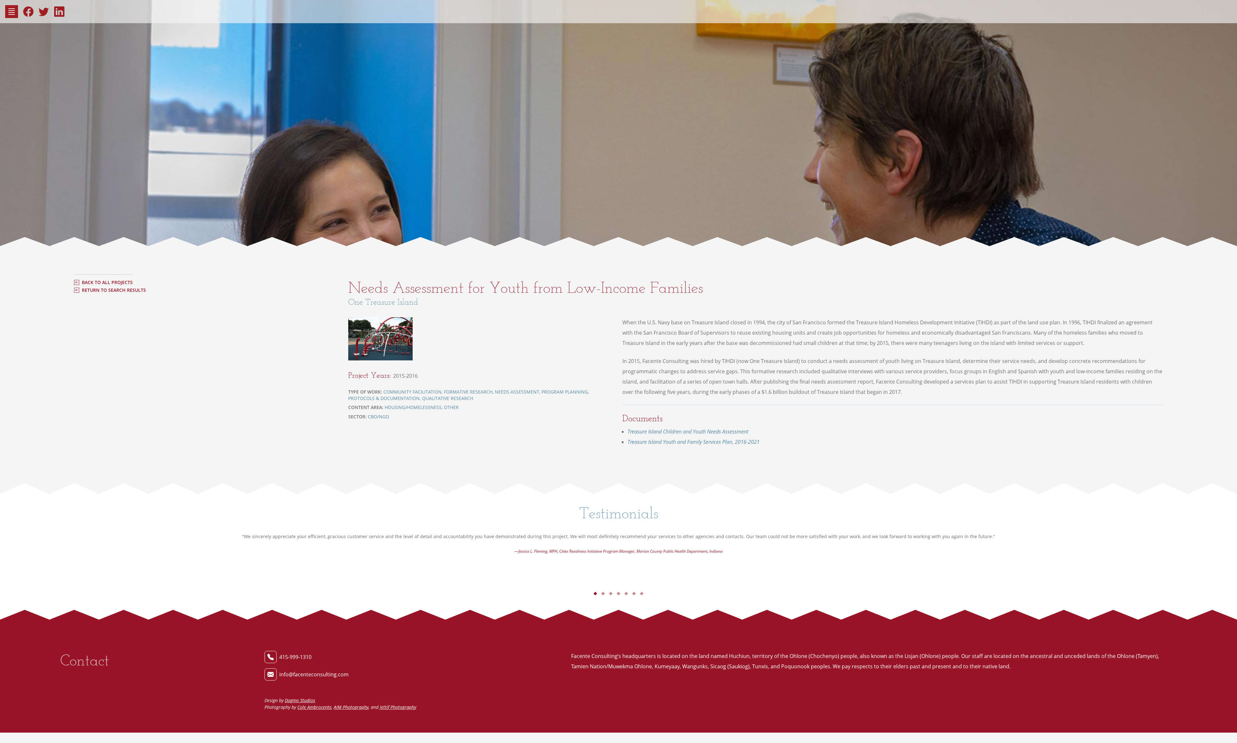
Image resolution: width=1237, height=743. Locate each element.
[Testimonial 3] (611, 594)
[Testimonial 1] (595, 594)
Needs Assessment (517, 392)
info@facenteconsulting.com (314, 674)
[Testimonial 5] (626, 594)
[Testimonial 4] (618, 594)
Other (451, 407)
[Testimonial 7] (642, 594)
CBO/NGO (378, 417)
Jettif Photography (398, 707)
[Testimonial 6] (634, 594)
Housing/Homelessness (413, 407)
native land (996, 666)
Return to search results (114, 290)
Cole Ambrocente (314, 707)
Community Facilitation (412, 392)
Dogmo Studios (300, 700)
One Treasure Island (383, 302)
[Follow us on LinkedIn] (59, 11)
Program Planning (565, 392)
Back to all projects (107, 282)
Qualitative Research (447, 398)
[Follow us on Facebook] (28, 11)
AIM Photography (351, 707)
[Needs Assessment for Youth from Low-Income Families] (383, 338)
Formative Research (468, 392)
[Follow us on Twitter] (44, 11)
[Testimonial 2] (603, 594)
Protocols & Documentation (384, 398)
